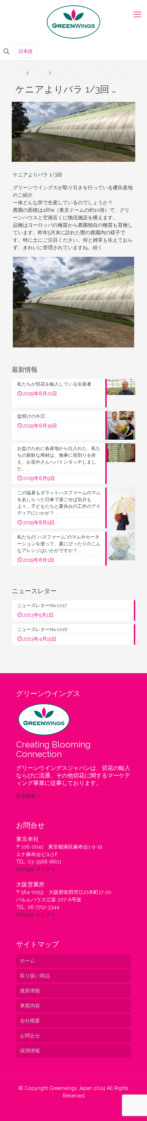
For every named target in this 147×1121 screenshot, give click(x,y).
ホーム (27, 961)
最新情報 (30, 991)
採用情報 (30, 1051)
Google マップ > (35, 869)
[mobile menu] (137, 14)
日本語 (25, 51)
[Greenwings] (73, 21)
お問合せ (30, 1036)
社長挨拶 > (28, 796)
